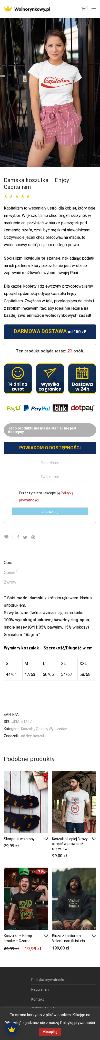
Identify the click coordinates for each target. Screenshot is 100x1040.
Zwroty (10, 582)
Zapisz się (50, 512)
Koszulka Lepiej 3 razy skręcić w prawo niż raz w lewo (70, 844)
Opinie (11, 572)
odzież (26, 736)
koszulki (39, 736)
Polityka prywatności (48, 980)
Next (95, 92)
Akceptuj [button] (50, 1032)
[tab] (50, 563)
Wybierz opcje (60, 856)
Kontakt (37, 999)
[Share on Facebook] (18, 537)
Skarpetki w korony (19, 839)
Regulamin (40, 989)
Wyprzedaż (58, 729)
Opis (8, 562)
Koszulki (27, 729)
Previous (4, 92)
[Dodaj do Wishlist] (8, 537)
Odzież (41, 729)
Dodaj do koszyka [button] (15, 846)
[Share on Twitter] (25, 537)
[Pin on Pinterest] (33, 537)
